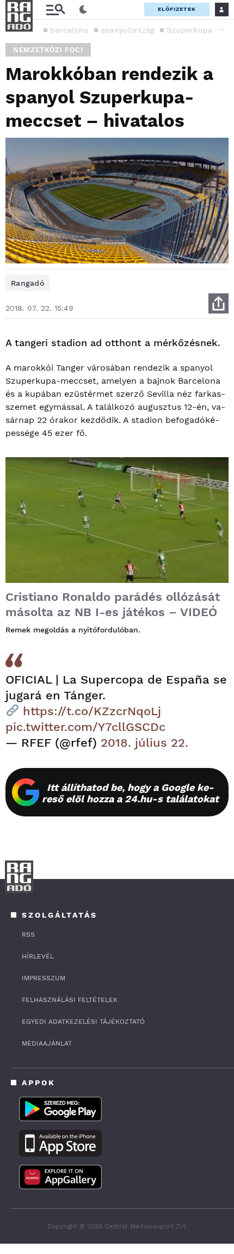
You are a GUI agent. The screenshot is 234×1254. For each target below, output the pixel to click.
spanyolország (128, 30)
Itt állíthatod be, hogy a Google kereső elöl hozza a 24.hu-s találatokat (130, 793)
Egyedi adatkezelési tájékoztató (83, 1021)
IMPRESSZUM (43, 978)
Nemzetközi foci (48, 50)
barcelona (69, 30)
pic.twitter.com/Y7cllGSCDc (85, 727)
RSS (28, 934)
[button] (220, 29)
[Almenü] (55, 9)
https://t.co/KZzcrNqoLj (92, 711)
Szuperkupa (190, 30)
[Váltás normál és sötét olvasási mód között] (83, 9)
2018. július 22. (144, 742)
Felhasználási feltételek (70, 1000)
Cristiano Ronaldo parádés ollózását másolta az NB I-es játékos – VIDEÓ (112, 604)
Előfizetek (177, 9)
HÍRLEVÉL (38, 956)
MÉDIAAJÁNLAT (47, 1043)
